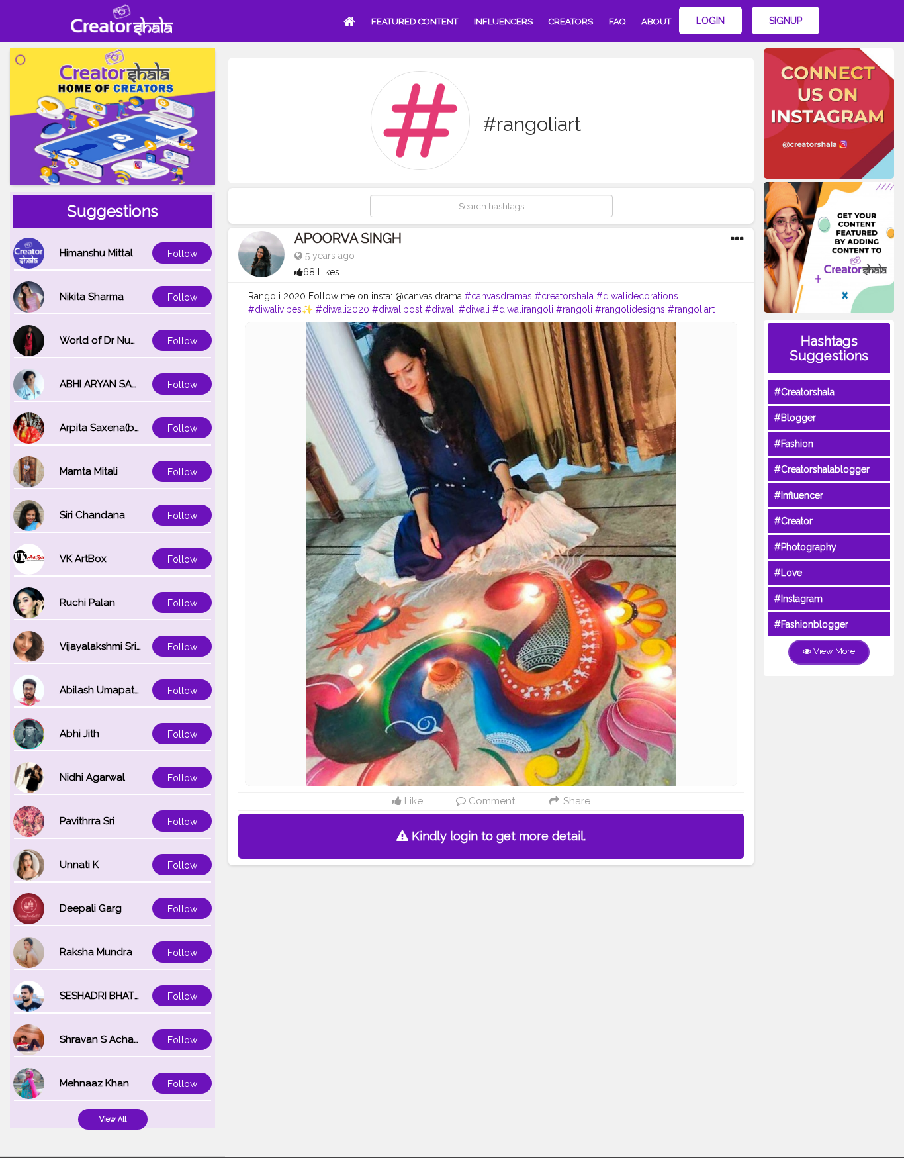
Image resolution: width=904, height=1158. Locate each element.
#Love (788, 572)
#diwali (440, 309)
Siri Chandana (92, 515)
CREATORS (571, 21)
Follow (182, 253)
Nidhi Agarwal (92, 777)
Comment (490, 801)
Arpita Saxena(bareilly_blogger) (134, 428)
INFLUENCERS (503, 21)
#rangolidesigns (630, 309)
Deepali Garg (91, 908)
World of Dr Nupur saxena (121, 340)
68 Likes (321, 272)
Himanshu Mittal (96, 253)
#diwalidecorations (637, 296)
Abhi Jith (79, 734)
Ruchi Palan (87, 602)
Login (710, 20)
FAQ (617, 21)
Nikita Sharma (92, 297)
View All (112, 1119)
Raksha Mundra (96, 952)
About (656, 21)
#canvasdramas (498, 296)
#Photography (805, 547)
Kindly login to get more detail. (497, 836)
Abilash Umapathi (101, 690)
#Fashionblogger (811, 624)
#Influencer (798, 495)
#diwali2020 (342, 309)
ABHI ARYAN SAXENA (109, 384)
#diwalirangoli (522, 309)
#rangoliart (691, 309)
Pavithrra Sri (87, 821)
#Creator (793, 521)
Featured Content (414, 21)
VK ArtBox (83, 559)
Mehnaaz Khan (94, 1083)
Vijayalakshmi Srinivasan (116, 646)
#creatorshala (564, 296)
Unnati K (79, 865)
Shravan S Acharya (104, 1039)
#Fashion (793, 443)
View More (833, 651)
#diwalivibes (275, 309)
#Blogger (795, 417)
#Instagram (798, 598)
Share (575, 801)
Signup (785, 20)
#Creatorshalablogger (822, 469)
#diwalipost (397, 309)
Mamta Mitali (89, 471)
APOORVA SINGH (348, 238)
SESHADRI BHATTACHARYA (122, 996)
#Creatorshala (804, 392)
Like (412, 801)
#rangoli (574, 309)
